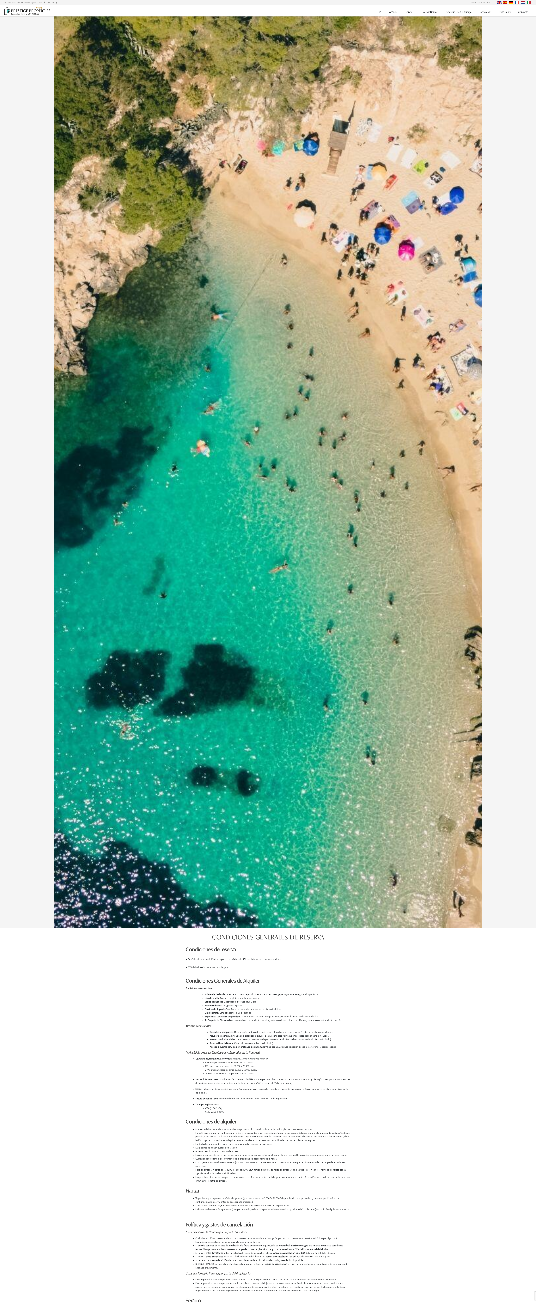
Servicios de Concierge (459, 12)
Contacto (523, 12)
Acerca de (485, 12)
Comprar (392, 12)
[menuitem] (499, 2)
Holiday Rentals (430, 12)
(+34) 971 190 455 (14, 3)
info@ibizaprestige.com (33, 3)
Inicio (379, 12)
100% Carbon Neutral (480, 3)
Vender (409, 12)
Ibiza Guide (505, 12)
